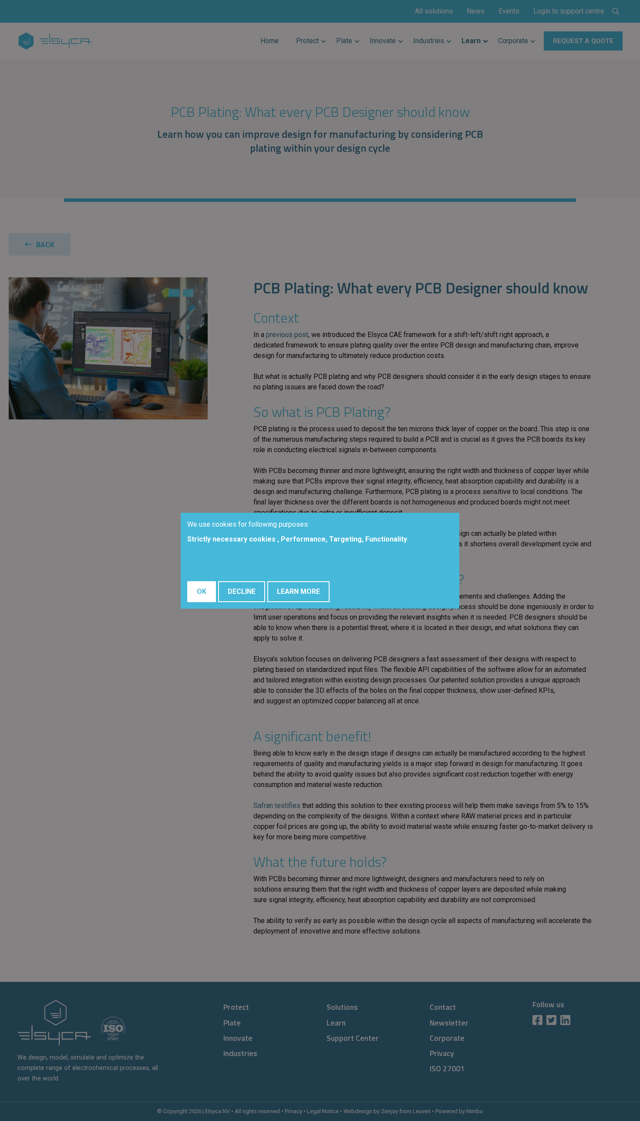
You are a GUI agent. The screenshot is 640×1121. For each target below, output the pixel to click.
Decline (242, 591)
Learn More (298, 591)
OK (201, 591)
